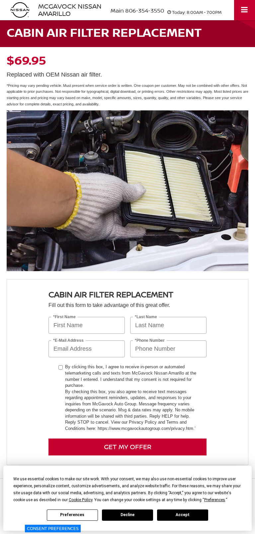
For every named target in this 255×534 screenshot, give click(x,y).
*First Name (64, 317)
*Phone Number (150, 340)
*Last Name (146, 317)
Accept (183, 514)
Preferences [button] (214, 500)
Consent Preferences (53, 528)
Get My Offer (127, 446)
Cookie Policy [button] (80, 500)
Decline (127, 514)
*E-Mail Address (68, 340)
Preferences (72, 514)
